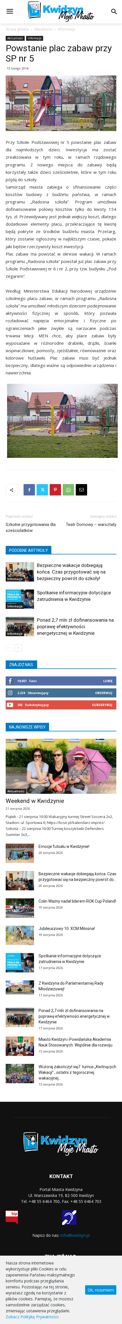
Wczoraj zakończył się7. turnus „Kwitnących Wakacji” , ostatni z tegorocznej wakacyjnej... (77, 1072)
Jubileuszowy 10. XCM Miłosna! (67, 928)
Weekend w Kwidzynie (35, 800)
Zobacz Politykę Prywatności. (32, 1316)
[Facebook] (29, 489)
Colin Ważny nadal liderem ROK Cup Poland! (77, 901)
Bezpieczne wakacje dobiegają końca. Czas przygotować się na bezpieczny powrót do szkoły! (71, 571)
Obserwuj (103, 693)
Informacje (66, 29)
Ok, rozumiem (101, 1290)
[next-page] (18, 647)
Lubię (107, 681)
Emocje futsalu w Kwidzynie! (64, 846)
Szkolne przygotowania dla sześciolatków (31, 527)
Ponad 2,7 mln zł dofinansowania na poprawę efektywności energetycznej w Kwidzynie (75, 626)
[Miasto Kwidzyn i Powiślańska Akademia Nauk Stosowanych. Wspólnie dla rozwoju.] (20, 1046)
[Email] (81, 489)
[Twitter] (42, 489)
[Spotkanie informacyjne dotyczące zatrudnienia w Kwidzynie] (20, 599)
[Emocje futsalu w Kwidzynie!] (20, 853)
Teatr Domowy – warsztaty (91, 524)
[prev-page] (9, 647)
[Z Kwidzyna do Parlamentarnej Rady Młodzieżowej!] (20, 987)
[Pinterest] (55, 489)
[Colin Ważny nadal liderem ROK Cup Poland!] (20, 908)
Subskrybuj (102, 705)
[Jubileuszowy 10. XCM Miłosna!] (20, 935)
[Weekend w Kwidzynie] (61, 766)
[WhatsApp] (68, 489)
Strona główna (17, 29)
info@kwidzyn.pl (75, 1235)
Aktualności (43, 29)
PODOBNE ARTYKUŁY (28, 550)
